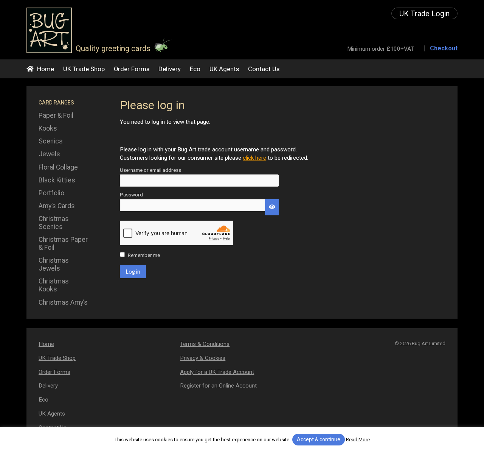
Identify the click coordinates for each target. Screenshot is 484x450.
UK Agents (224, 69)
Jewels (49, 154)
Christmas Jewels (54, 264)
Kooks (48, 128)
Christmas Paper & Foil (63, 243)
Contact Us (263, 69)
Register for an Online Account (218, 385)
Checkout (444, 48)
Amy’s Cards (57, 206)
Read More (358, 439)
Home (45, 69)
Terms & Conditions (205, 344)
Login (424, 13)
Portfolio (51, 193)
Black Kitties (57, 180)
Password (142, 195)
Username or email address (161, 170)
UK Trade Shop (84, 69)
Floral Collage (58, 167)
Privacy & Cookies (202, 358)
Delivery (169, 69)
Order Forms (131, 69)
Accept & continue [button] (318, 439)
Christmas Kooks (54, 285)
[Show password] (272, 207)
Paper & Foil (56, 115)
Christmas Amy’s (63, 302)
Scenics (51, 141)
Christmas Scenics (54, 222)
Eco (195, 69)
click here (254, 157)
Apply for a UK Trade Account (217, 372)
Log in (133, 271)
